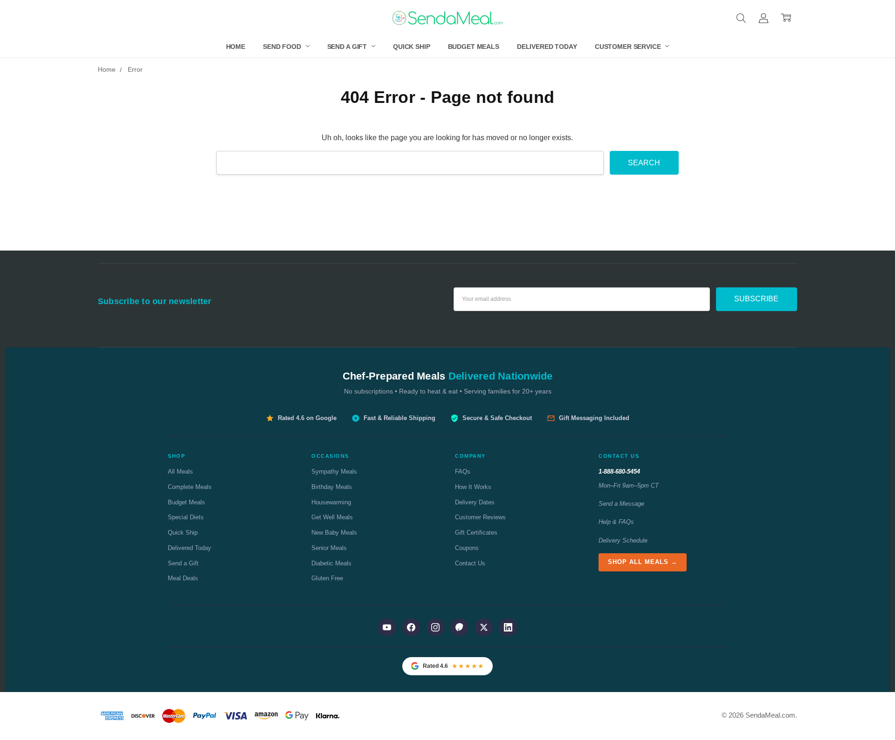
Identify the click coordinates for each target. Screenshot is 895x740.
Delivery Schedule (623, 540)
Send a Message (621, 503)
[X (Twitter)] (484, 627)
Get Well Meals (332, 517)
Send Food (283, 46)
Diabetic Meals (331, 563)
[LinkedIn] (508, 627)
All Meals (180, 471)
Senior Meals (329, 547)
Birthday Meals (331, 486)
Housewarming (331, 502)
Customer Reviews (480, 517)
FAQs (462, 471)
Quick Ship (411, 46)
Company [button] (470, 456)
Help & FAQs (616, 521)
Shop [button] (176, 456)
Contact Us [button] (619, 456)
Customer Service (629, 46)
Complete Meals (190, 486)
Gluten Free (327, 578)
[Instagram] (435, 627)
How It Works (473, 486)
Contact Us (470, 563)
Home (235, 46)
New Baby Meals (334, 532)
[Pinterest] (459, 627)
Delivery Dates (475, 502)
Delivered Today (547, 46)
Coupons (467, 547)
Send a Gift (348, 46)
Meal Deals (183, 578)
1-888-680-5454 (619, 471)
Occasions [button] (330, 456)
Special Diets (186, 517)
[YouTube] (387, 627)
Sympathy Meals (334, 471)
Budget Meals (473, 46)
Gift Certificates (476, 532)
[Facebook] (411, 627)
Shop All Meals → (642, 561)
